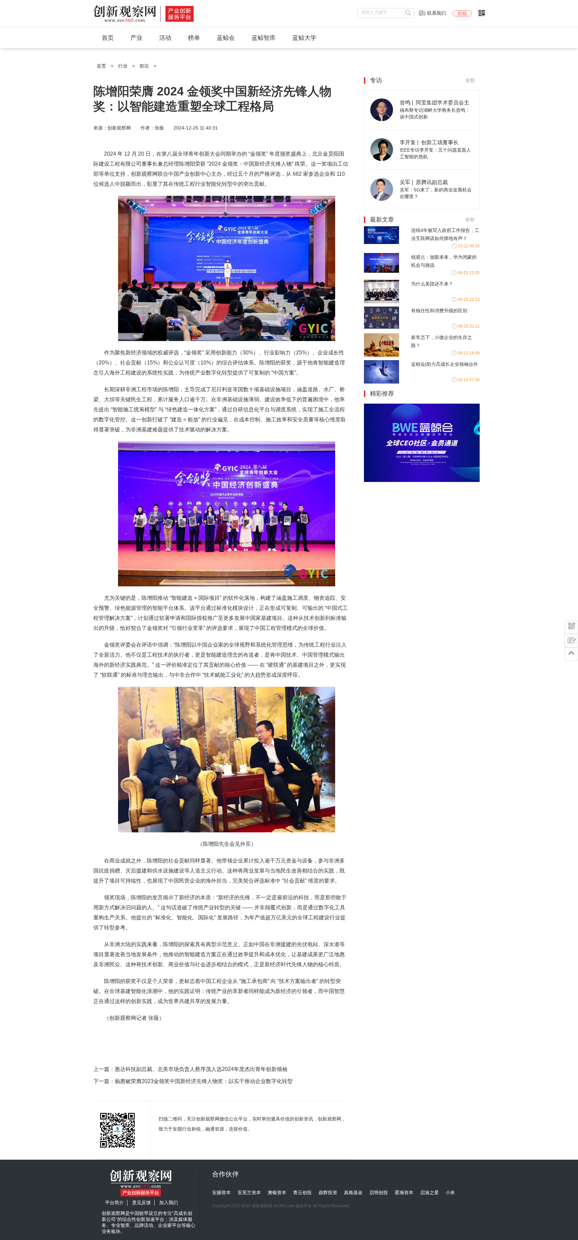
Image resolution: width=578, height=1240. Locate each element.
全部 (470, 80)
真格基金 (353, 1192)
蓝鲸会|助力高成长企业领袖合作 (444, 364)
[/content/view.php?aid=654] (381, 159)
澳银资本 (277, 1192)
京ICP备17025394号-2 (370, 1206)
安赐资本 (221, 1192)
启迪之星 (429, 1192)
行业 (122, 66)
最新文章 (382, 219)
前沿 (144, 66)
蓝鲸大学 (304, 37)
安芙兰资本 (249, 1192)
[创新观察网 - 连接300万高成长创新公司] (143, 22)
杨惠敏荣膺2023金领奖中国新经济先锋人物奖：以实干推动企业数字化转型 (204, 1081)
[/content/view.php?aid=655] (381, 119)
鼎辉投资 (327, 1192)
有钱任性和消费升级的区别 (439, 310)
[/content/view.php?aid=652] (381, 199)
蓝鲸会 (226, 37)
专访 (376, 80)
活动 (165, 37)
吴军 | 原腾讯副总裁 (424, 182)
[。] (422, 480)
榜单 (194, 37)
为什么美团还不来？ (432, 283)
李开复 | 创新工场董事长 (429, 142)
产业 (136, 37)
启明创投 (378, 1192)
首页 (108, 37)
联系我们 (436, 13)
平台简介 (114, 1202)
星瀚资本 (404, 1192)
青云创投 (302, 1192)
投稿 (462, 13)
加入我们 (168, 1202)
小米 (450, 1192)
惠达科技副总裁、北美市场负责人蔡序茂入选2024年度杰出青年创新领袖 (201, 1069)
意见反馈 (141, 1202)
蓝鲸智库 (264, 37)
